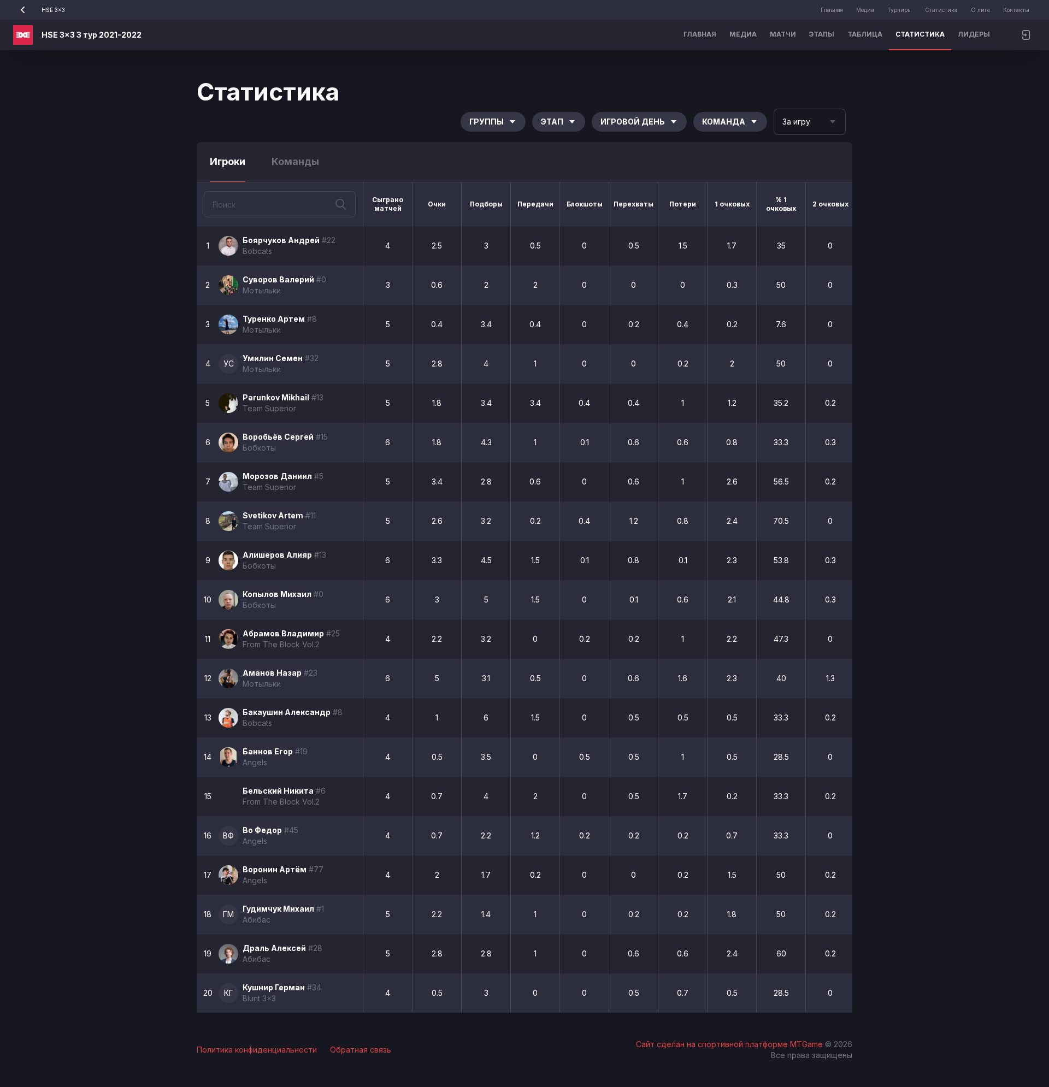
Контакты (1016, 10)
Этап (552, 121)
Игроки (227, 161)
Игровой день (632, 121)
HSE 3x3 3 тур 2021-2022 (92, 34)
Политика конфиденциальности (257, 1049)
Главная (832, 10)
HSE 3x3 (53, 10)
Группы (486, 121)
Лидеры (974, 34)
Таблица (864, 34)
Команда (723, 121)
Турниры (899, 10)
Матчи (783, 34)
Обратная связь (360, 1049)
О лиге (980, 10)
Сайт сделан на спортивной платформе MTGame (730, 1044)
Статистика (941, 10)
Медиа (865, 10)
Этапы (821, 34)
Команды (295, 161)
